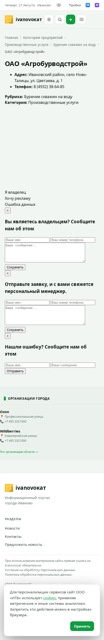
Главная (11, 37)
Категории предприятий (43, 37)
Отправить (15, 371)
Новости (12, 528)
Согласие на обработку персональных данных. (40, 570)
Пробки (75, 5)
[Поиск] (59, 19)
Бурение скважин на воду (74, 44)
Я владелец (15, 192)
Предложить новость (23, 544)
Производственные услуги (26, 44)
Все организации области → (19, 452)
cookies (49, 597)
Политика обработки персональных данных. (38, 574)
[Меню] (81, 19)
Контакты (13, 536)
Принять (82, 626)
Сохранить (15, 267)
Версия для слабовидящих (59, 5)
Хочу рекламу (17, 198)
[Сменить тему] (48, 19)
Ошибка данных (20, 204)
